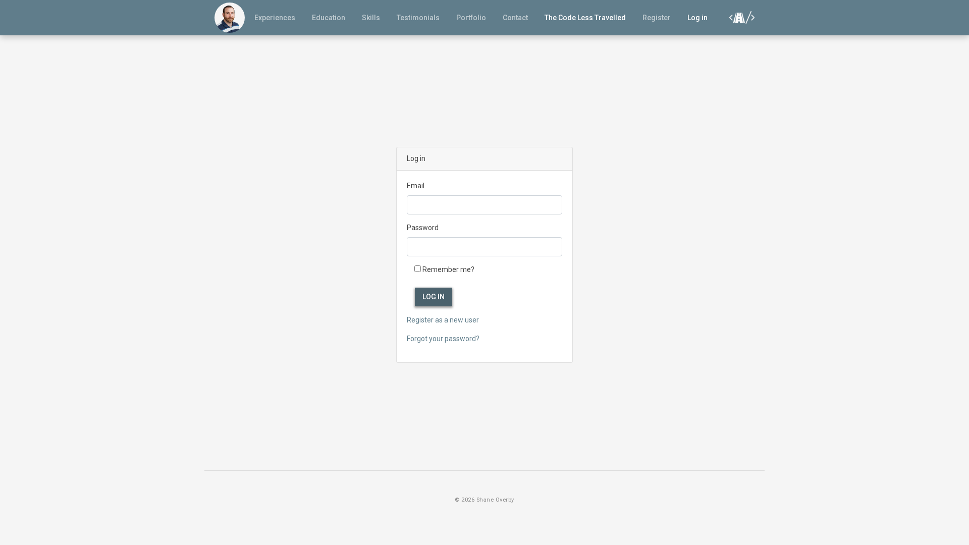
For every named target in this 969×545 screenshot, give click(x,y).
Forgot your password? (443, 339)
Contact (515, 18)
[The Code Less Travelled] (739, 17)
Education (328, 18)
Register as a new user (443, 320)
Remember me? (448, 269)
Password (423, 228)
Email (415, 186)
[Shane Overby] (229, 18)
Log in (697, 18)
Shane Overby (495, 500)
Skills (371, 18)
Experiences (274, 18)
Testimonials (418, 18)
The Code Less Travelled (585, 18)
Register (656, 18)
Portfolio (471, 18)
